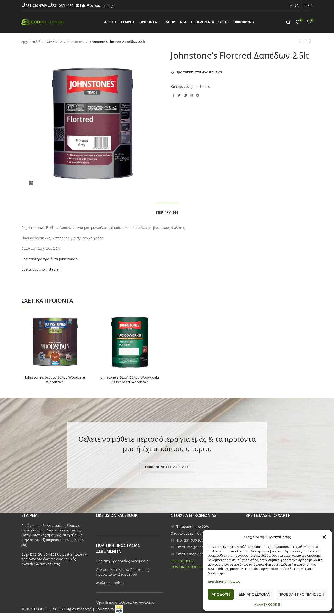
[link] (119, 609)
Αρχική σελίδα (32, 41)
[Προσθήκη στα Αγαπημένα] (68, 315)
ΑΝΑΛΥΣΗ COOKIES (267, 604)
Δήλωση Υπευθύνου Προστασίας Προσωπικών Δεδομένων (122, 572)
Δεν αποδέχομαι (255, 594)
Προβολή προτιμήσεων (301, 594)
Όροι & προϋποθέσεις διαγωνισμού (125, 602)
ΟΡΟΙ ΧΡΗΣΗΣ (182, 561)
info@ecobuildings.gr (97, 5)
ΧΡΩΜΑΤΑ (55, 41)
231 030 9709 (36, 5)
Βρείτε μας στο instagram (41, 269)
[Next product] (310, 41)
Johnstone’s (76, 41)
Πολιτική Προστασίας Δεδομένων (122, 561)
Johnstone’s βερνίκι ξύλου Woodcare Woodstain (55, 380)
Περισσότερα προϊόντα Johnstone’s (49, 259)
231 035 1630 (63, 5)
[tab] (167, 210)
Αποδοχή (221, 594)
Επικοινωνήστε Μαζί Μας (167, 467)
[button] (324, 536)
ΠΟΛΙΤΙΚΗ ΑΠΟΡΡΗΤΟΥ (190, 567)
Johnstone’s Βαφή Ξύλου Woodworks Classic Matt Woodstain (130, 380)
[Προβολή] (31, 183)
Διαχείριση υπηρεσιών (224, 581)
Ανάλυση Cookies (110, 582)
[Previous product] (300, 41)
